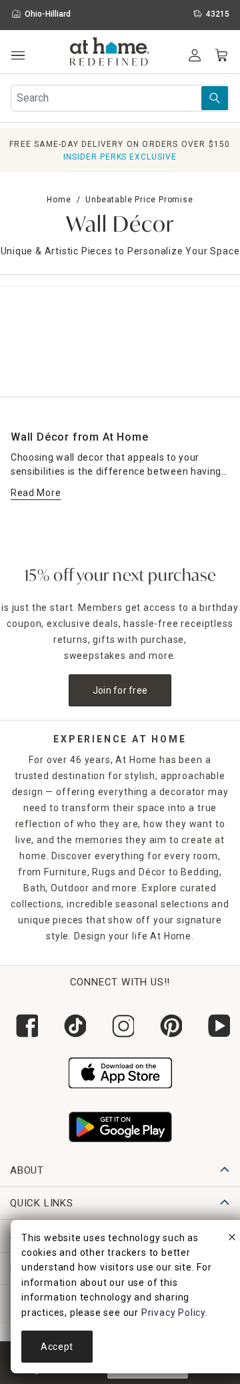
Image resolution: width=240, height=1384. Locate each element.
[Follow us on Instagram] (120, 1026)
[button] (109, 53)
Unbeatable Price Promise (139, 199)
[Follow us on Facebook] (24, 1026)
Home (59, 199)
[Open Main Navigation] (18, 56)
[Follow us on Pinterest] (168, 1026)
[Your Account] (195, 55)
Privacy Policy (173, 1312)
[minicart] (221, 55)
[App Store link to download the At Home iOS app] (120, 1071)
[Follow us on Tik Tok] (72, 1026)
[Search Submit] (214, 98)
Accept (57, 1346)
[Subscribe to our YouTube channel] (216, 1026)
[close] (232, 1239)
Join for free (120, 690)
